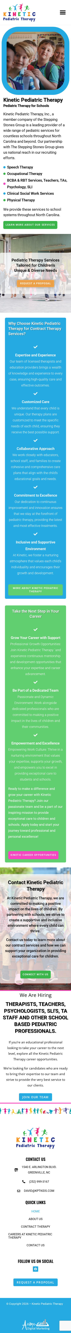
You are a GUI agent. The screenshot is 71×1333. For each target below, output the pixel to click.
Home (35, 1211)
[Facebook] (35, 1269)
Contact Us (36, 1245)
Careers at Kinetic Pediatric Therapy (30, 1235)
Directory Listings (36, 1308)
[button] (62, 12)
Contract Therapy (35, 1226)
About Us (36, 1219)
